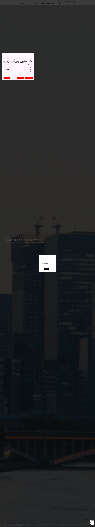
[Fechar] (33, 54)
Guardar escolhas (6, 77)
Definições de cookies (7, 73)
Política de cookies (22, 62)
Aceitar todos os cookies (28, 77)
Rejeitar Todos (21, 77)
